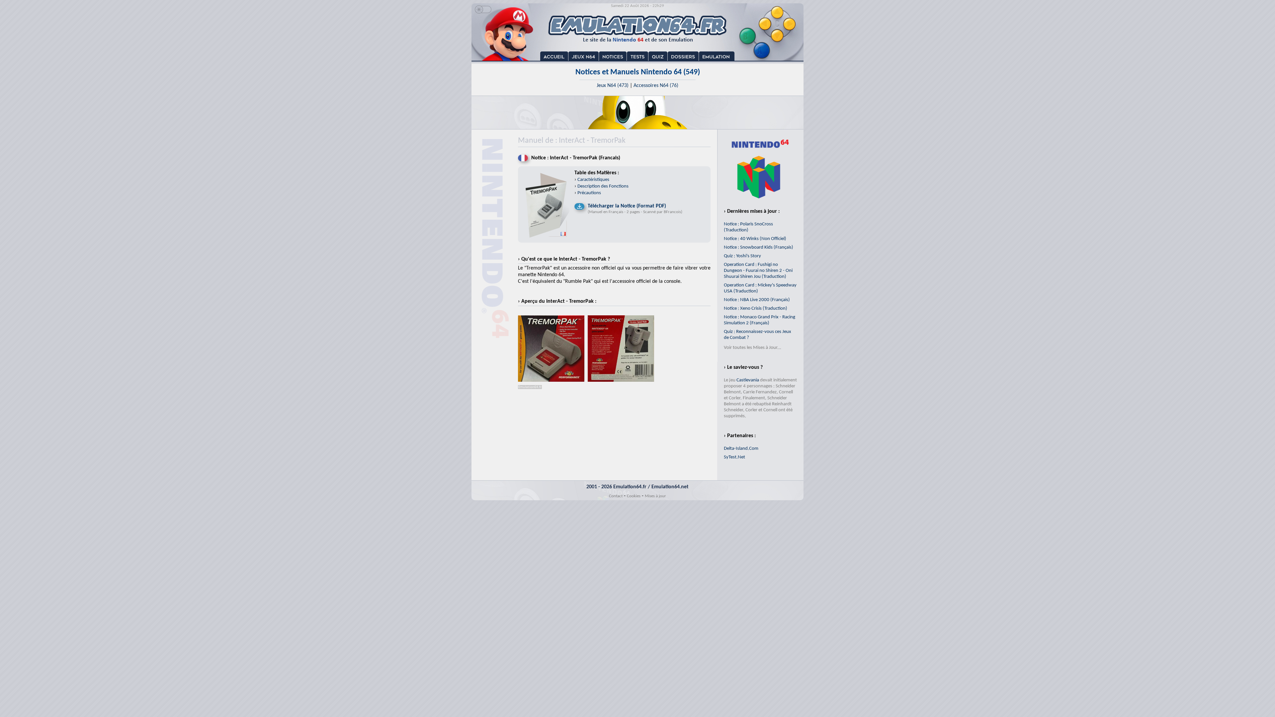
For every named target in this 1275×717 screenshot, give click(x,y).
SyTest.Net (734, 457)
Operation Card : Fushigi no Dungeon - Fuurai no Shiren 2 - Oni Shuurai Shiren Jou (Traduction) (758, 270)
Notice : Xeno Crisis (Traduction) (755, 308)
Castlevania (747, 380)
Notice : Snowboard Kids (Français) (758, 247)
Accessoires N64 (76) (656, 85)
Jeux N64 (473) (613, 85)
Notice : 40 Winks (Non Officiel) (755, 238)
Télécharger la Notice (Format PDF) (627, 206)
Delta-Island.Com (741, 448)
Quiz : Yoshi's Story (742, 256)
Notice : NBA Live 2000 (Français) (757, 299)
